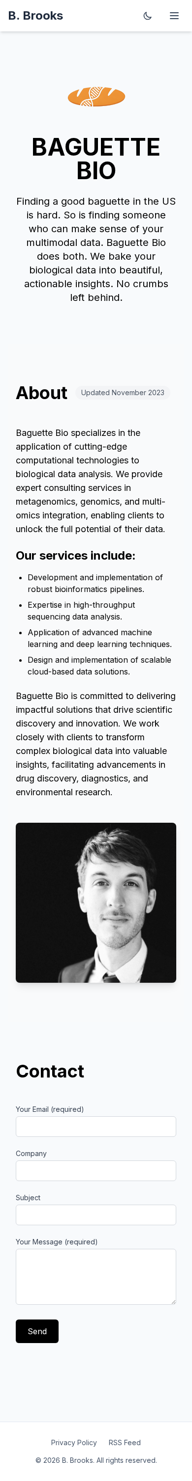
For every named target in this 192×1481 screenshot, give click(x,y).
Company (31, 1153)
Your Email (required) (50, 1109)
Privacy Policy (74, 1442)
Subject (28, 1197)
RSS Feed (125, 1442)
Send (37, 1331)
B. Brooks (35, 15)
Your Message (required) (57, 1242)
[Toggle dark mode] (148, 16)
